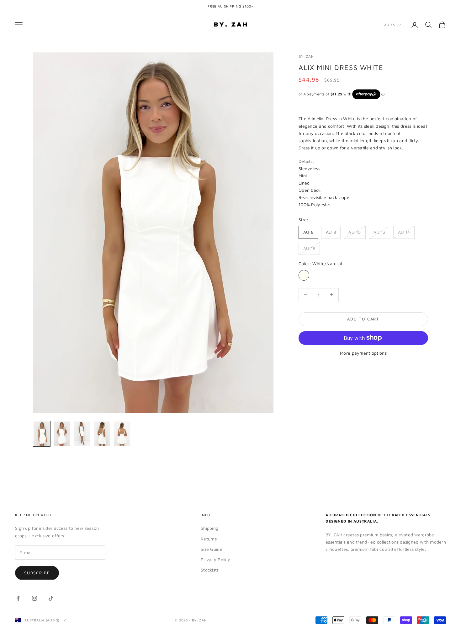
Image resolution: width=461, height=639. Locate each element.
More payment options (363, 352)
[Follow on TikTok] (51, 598)
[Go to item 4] (102, 434)
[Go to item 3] (82, 434)
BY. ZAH (306, 56)
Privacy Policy (215, 559)
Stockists (210, 569)
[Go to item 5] (122, 434)
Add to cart (363, 318)
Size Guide (211, 549)
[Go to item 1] (41, 434)
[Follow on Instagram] (34, 598)
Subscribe (37, 572)
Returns (209, 538)
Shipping (209, 528)
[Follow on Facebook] (18, 598)
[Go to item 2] (62, 434)
